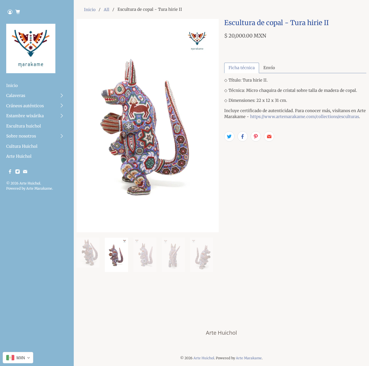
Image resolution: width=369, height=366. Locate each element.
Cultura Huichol (22, 146)
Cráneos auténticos (25, 105)
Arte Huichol (19, 156)
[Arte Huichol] (31, 48)
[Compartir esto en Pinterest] (256, 136)
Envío (269, 67)
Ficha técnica (242, 67)
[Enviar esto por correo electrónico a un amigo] (269, 136)
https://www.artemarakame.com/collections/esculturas (304, 116)
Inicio (12, 85)
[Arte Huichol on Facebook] (10, 172)
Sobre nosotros (21, 136)
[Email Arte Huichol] (25, 172)
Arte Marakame (39, 188)
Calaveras (15, 95)
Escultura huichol (23, 126)
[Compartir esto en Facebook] (242, 136)
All (106, 10)
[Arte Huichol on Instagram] (17, 172)
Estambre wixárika (25, 115)
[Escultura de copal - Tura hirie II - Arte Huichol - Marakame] (147, 125)
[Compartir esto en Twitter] (229, 136)
